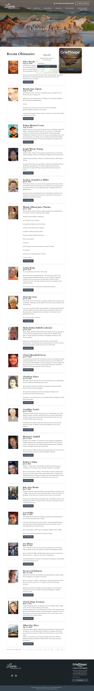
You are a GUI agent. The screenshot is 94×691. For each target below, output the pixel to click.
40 (61, 649)
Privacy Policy (39, 689)
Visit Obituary (28, 82)
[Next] (64, 649)
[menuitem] (29, 8)
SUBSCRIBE (47, 66)
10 (51, 649)
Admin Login (54, 689)
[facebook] (12, 675)
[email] (16, 675)
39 (57, 649)
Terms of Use (47, 689)
